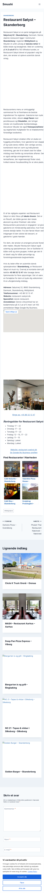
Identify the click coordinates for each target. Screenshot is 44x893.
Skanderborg (8, 15)
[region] (22, 875)
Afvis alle (22, 888)
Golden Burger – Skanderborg (20, 771)
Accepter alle (22, 877)
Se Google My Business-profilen (23, 453)
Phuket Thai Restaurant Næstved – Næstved (36, 527)
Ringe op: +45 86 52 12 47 (23, 415)
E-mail (7, 850)
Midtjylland (8, 511)
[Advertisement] (22, 85)
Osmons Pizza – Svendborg (9, 524)
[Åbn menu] (39, 4)
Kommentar (10, 809)
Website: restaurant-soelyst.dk (23, 450)
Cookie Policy (32, 871)
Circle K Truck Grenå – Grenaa (20, 583)
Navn (7, 839)
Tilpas (22, 883)
